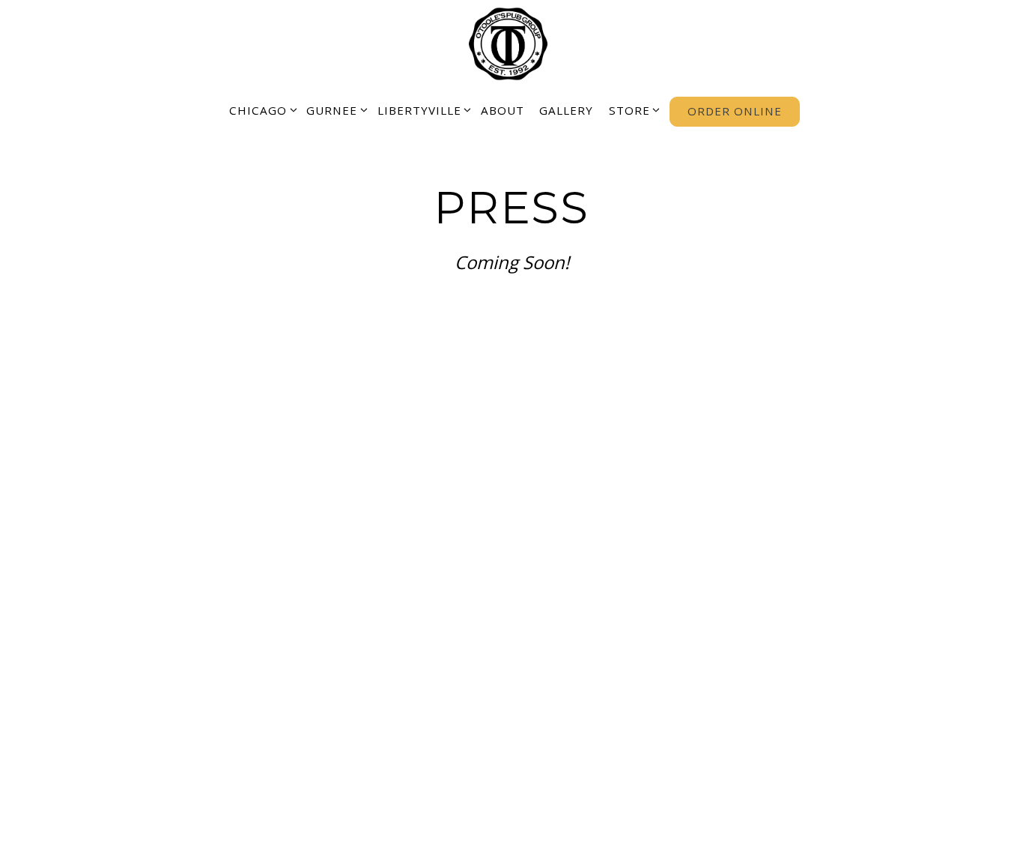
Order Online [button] (734, 110)
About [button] (502, 110)
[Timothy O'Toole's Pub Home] (512, 42)
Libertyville (422, 110)
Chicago (260, 110)
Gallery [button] (566, 110)
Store (631, 110)
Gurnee (334, 110)
